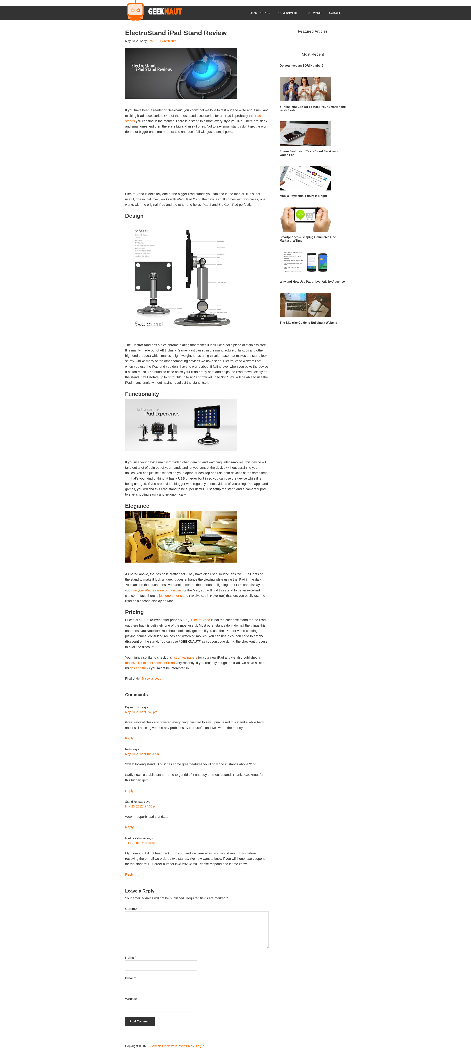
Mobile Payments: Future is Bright (303, 195)
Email (130, 978)
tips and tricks (140, 668)
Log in (200, 1046)
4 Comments (168, 41)
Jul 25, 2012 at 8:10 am (140, 843)
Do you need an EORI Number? (301, 65)
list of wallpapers (185, 657)
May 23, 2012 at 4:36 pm (141, 806)
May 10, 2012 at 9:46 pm (141, 712)
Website (131, 999)
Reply (129, 738)
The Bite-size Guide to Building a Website (308, 322)
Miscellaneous (151, 678)
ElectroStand (200, 620)
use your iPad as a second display (156, 590)
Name (130, 957)
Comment (133, 909)
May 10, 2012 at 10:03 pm (142, 754)
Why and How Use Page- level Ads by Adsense (312, 281)
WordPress (186, 1046)
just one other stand (173, 596)
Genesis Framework (163, 1046)
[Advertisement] (197, 165)
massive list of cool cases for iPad (150, 663)
